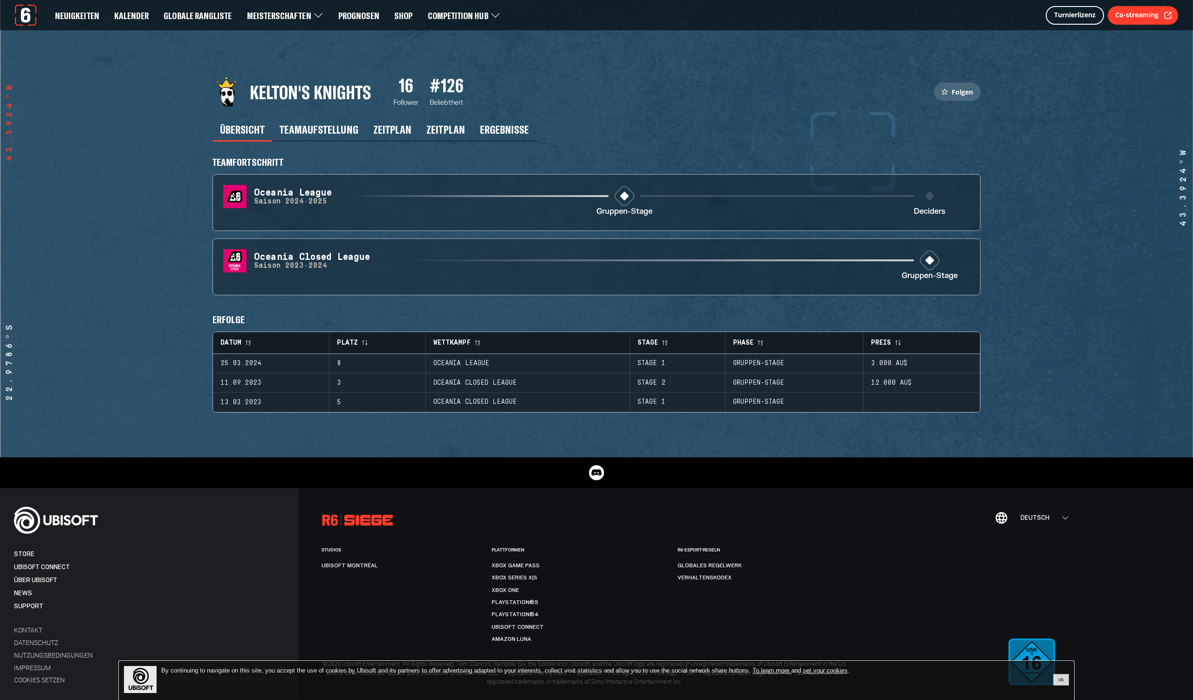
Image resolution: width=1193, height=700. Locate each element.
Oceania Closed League (475, 383)
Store (24, 553)
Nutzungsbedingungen (53, 655)
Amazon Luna (511, 639)
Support (28, 606)
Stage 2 (651, 383)
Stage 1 (651, 363)
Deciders (930, 211)
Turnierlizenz (1075, 14)
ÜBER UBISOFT (35, 580)
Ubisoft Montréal (350, 565)
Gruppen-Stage (624, 211)
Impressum (32, 667)
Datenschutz (36, 642)
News (23, 593)
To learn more (772, 670)
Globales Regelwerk (710, 565)
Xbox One (505, 590)
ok (1061, 679)
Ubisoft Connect (42, 567)
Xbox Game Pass (516, 565)
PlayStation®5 (515, 602)
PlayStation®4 (515, 614)
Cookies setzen (39, 679)
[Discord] (596, 472)
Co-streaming (1137, 14)
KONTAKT (28, 629)
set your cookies (825, 670)
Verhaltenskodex (705, 577)
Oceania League (461, 363)
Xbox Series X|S (514, 577)
